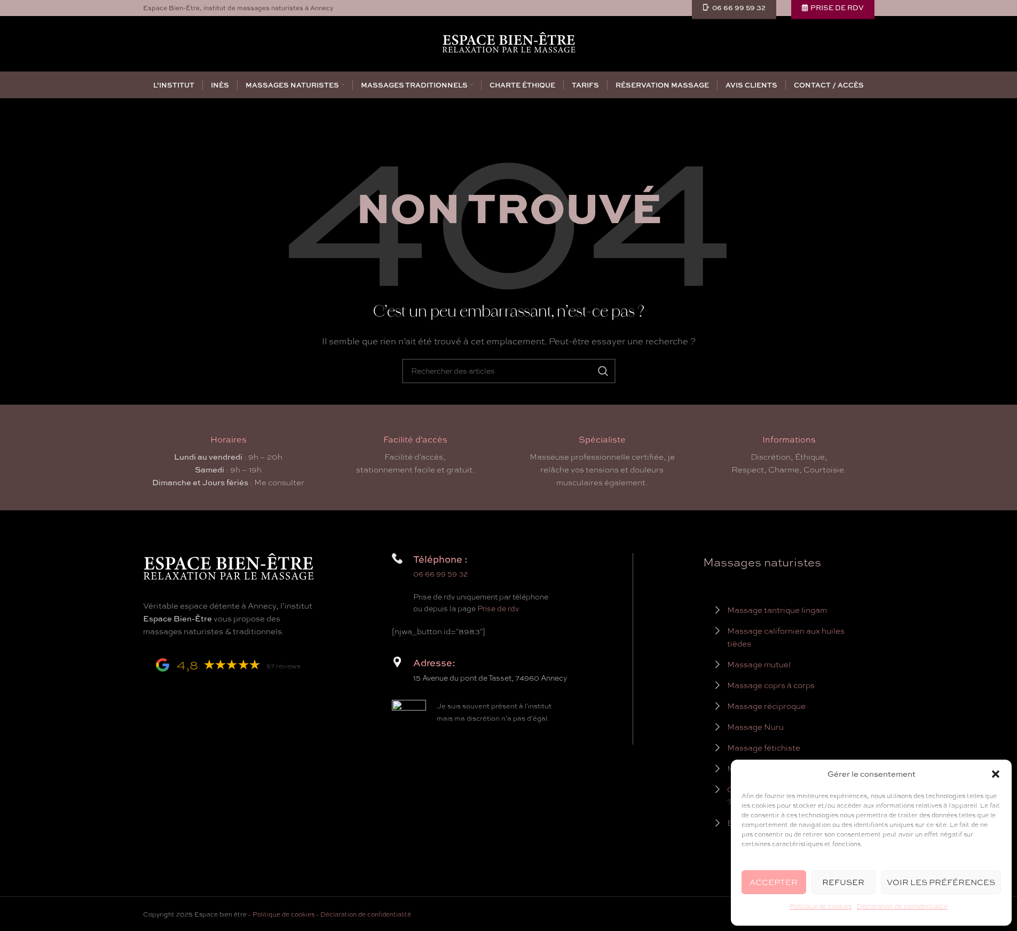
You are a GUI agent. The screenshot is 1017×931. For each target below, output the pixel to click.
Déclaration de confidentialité (902, 906)
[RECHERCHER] (603, 371)
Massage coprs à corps (771, 685)
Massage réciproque (766, 706)
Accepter (774, 882)
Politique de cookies (821, 906)
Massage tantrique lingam (777, 610)
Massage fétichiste (763, 748)
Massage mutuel (759, 664)
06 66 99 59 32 (440, 574)
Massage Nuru (755, 727)
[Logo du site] (508, 42)
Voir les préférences (941, 882)
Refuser (843, 882)
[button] (995, 774)
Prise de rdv (498, 608)
